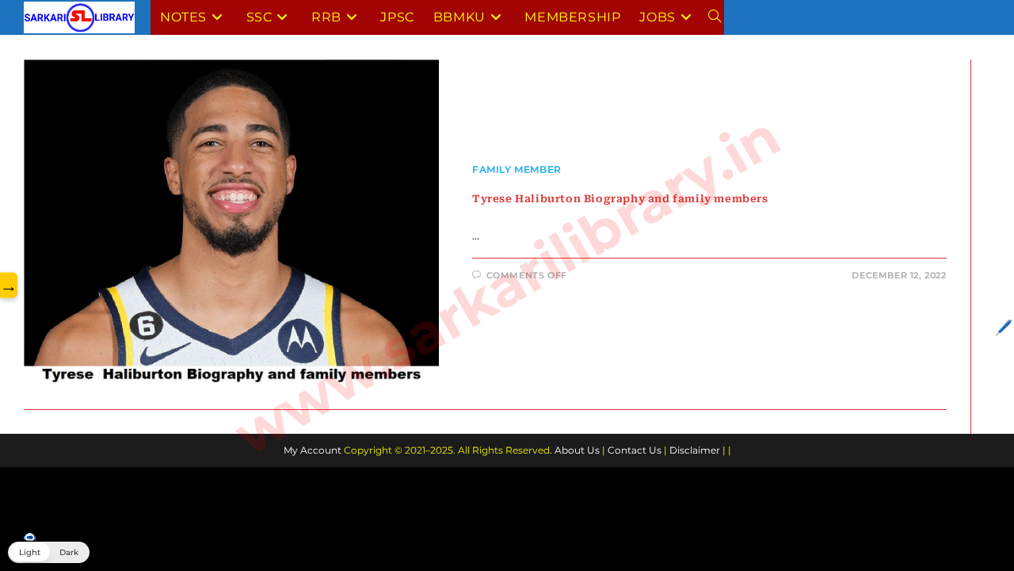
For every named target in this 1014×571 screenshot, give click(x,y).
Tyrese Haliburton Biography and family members (620, 199)
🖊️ (1003, 327)
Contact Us (634, 450)
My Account (312, 450)
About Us (577, 450)
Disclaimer (694, 450)
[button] (49, 552)
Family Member (517, 169)
